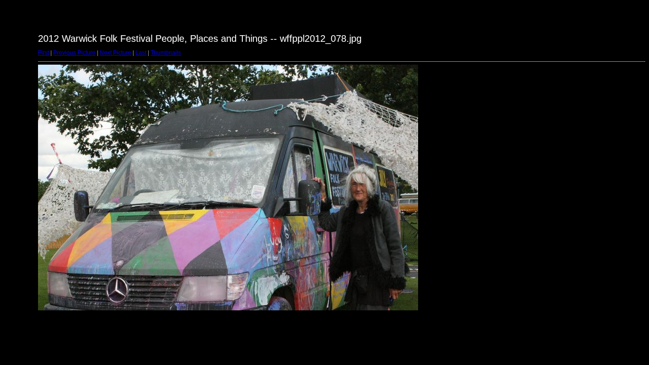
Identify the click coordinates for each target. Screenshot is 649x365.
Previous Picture (74, 52)
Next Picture (115, 52)
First (43, 52)
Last (140, 52)
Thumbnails (166, 52)
